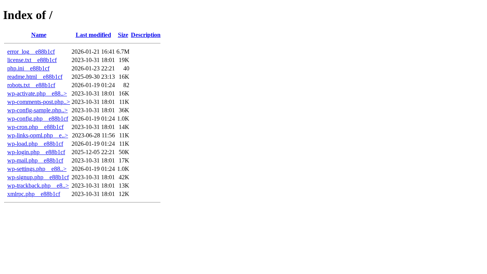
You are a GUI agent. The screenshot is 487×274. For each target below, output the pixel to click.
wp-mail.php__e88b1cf (35, 160)
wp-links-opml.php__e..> (37, 135)
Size (123, 35)
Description (146, 35)
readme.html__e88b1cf (34, 76)
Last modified (93, 35)
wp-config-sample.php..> (37, 110)
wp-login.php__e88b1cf (36, 152)
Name (38, 35)
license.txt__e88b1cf (32, 60)
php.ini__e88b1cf (28, 68)
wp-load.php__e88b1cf (35, 143)
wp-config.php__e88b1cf (37, 118)
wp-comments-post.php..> (38, 102)
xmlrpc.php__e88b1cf (33, 194)
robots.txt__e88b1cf (31, 85)
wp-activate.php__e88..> (37, 93)
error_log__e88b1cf (31, 51)
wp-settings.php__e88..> (37, 169)
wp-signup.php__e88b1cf (38, 177)
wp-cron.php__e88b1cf (35, 127)
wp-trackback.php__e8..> (38, 185)
